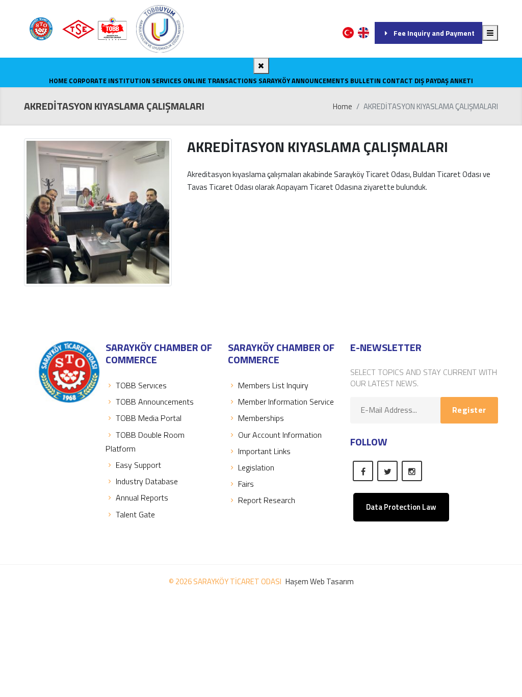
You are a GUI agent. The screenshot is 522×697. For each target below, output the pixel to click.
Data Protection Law (401, 507)
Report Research (266, 500)
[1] (490, 33)
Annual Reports (142, 497)
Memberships (261, 418)
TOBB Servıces (141, 385)
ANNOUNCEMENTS (320, 81)
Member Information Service (286, 401)
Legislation (256, 467)
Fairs (246, 484)
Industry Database (147, 481)
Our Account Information (280, 435)
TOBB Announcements (155, 401)
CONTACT (397, 81)
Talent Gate (135, 514)
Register (469, 410)
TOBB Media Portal (148, 418)
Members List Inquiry (273, 385)
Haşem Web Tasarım (319, 581)
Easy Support (138, 465)
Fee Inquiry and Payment (434, 33)
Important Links (264, 451)
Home (58, 81)
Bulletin (365, 81)
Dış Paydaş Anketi (443, 81)
